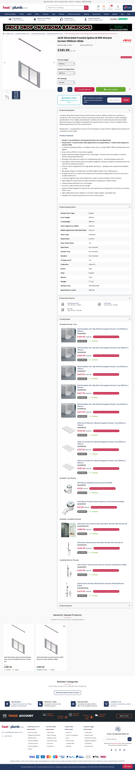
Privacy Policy (70, 741)
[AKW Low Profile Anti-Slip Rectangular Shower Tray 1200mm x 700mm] (68, 429)
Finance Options (33, 746)
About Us (68, 732)
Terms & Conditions (72, 735)
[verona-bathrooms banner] (67, 27)
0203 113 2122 (86, 2)
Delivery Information (34, 735)
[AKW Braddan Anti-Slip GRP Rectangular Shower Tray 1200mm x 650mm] (68, 335)
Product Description (66, 110)
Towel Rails (88, 743)
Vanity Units (88, 732)
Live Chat (50, 743)
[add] (69, 89)
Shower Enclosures (90, 738)
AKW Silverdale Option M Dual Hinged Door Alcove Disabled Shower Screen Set (17, 659)
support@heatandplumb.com (14, 732)
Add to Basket (112, 90)
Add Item (83, 341)
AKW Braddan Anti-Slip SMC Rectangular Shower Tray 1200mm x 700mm (102, 349)
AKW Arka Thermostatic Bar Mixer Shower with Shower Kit (100, 542)
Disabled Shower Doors (55, 34)
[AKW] (127, 41)
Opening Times (51, 738)
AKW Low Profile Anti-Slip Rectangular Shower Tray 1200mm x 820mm (101, 461)
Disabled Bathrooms (22, 34)
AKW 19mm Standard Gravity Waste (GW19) (94, 483)
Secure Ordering (33, 741)
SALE (128, 14)
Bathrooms (10, 34)
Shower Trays (89, 735)
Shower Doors (89, 746)
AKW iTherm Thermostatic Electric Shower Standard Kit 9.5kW (102, 565)
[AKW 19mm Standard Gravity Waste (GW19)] (68, 489)
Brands (114, 14)
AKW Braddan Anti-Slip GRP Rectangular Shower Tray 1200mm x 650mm (102, 330)
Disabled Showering (38, 34)
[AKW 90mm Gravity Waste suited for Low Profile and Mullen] (68, 508)
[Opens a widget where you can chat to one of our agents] (127, 766)
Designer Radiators (90, 741)
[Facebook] (111, 750)
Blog (67, 738)
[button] (118, 7)
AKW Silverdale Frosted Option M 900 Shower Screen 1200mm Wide (50, 658)
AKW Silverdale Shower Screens (67, 693)
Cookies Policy (70, 743)
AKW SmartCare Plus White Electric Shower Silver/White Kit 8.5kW (100, 584)
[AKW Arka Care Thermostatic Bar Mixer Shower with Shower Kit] (68, 530)
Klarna (30, 749)
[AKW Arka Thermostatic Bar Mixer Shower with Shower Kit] (68, 549)
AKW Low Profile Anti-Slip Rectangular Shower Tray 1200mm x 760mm (101, 443)
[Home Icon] (3, 33)
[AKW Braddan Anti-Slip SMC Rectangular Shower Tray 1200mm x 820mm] (68, 391)
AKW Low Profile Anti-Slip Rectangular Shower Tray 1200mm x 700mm (101, 424)
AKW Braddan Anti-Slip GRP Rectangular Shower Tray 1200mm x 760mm (102, 367)
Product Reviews (65, 606)
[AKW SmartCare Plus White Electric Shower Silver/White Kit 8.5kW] (68, 589)
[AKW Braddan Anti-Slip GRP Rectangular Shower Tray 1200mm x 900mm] (68, 410)
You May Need (83, 89)
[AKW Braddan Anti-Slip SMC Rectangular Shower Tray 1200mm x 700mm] (68, 354)
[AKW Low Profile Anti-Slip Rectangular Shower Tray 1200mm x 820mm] (68, 467)
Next (54, 63)
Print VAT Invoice (52, 741)
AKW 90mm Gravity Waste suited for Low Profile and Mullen (100, 501)
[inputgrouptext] (86, 8)
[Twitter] (116, 750)
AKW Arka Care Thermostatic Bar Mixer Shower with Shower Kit (102, 524)
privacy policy (117, 743)
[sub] (60, 89)
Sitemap (68, 746)
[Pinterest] (120, 750)
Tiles (122, 14)
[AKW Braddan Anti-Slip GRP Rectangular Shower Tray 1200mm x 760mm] (68, 373)
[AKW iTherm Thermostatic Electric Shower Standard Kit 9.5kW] (68, 571)
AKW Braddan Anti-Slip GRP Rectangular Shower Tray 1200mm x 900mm (102, 405)
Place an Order (32, 732)
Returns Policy (32, 738)
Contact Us (50, 746)
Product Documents (67, 298)
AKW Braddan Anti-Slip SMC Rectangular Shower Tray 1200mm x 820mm (102, 386)
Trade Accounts (33, 743)
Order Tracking (51, 735)
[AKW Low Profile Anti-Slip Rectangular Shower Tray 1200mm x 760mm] (68, 448)
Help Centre (50, 732)
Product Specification (67, 207)
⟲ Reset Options (126, 57)
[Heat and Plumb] (15, 7)
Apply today (124, 716)
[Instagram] (124, 750)
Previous (5, 63)
